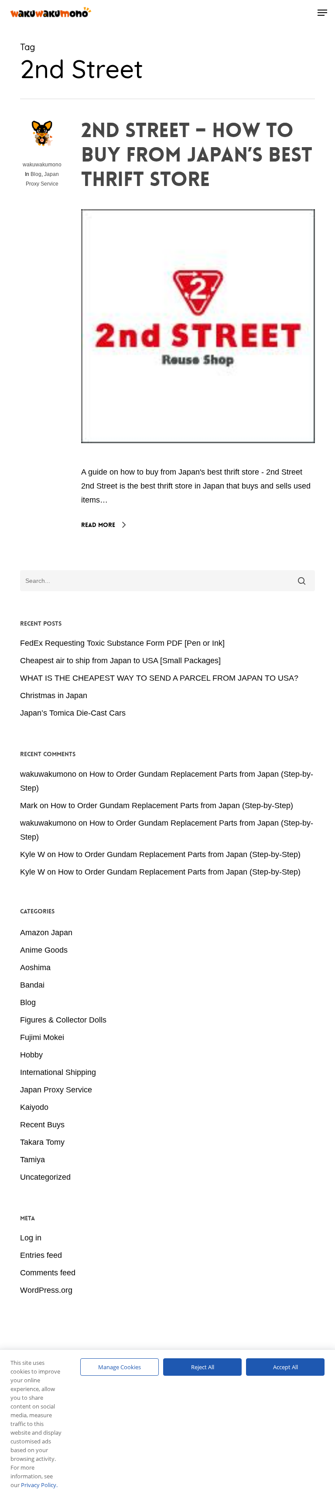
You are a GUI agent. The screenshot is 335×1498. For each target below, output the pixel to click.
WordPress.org (46, 1290)
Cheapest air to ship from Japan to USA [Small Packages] (120, 660)
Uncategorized (45, 1177)
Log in (30, 1237)
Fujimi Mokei (42, 1037)
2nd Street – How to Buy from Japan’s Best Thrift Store (196, 155)
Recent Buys (42, 1124)
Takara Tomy (42, 1142)
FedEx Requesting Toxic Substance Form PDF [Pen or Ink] (122, 643)
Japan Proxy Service (56, 1089)
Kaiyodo (34, 1107)
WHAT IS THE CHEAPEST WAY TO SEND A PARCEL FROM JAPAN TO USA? (159, 678)
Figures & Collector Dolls (63, 1020)
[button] (322, 12)
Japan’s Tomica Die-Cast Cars (73, 713)
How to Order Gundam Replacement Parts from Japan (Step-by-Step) (172, 805)
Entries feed (41, 1255)
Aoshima (35, 967)
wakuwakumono (42, 165)
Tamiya (32, 1159)
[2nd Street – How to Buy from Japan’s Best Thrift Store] (198, 458)
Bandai (32, 985)
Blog (36, 174)
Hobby (31, 1054)
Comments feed (47, 1272)
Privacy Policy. (39, 1485)
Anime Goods (44, 950)
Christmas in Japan (53, 695)
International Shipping (58, 1072)
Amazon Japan (46, 932)
